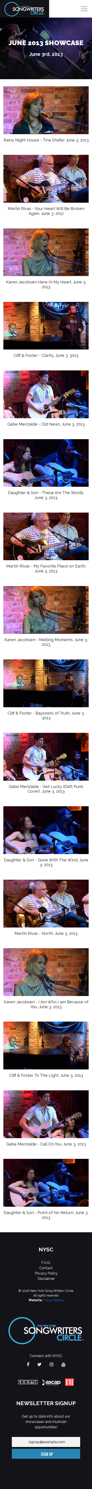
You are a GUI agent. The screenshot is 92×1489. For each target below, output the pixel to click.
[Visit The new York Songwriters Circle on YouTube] (63, 1365)
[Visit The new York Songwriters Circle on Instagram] (51, 1365)
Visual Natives (54, 1300)
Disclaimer (46, 1279)
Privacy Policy (46, 1273)
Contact (46, 1268)
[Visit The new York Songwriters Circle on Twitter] (39, 1365)
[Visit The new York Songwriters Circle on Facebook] (28, 1365)
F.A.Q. (46, 1263)
